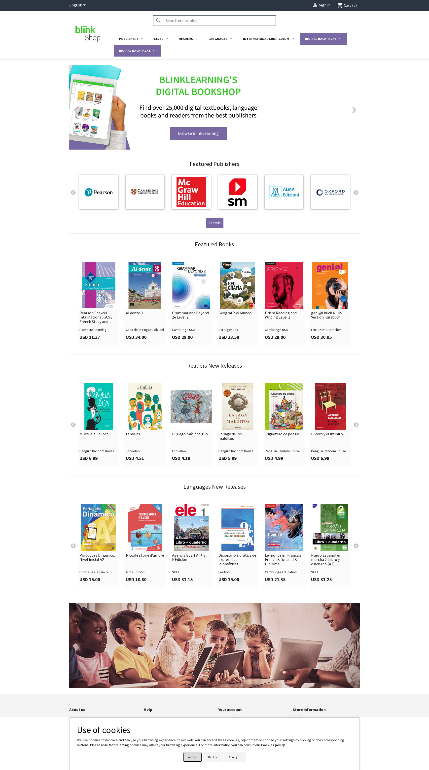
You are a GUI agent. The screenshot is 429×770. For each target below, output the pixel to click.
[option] (214, 107)
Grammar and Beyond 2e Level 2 (190, 315)
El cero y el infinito (327, 434)
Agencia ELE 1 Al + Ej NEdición (189, 557)
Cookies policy (273, 745)
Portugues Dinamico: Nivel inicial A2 (97, 557)
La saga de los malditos (230, 436)
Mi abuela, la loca (93, 434)
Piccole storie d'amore (145, 555)
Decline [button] (213, 757)
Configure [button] (235, 757)
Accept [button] (192, 757)
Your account (230, 709)
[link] (214, 107)
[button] (91, 107)
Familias (133, 434)
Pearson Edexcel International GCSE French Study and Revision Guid (95, 317)
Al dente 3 (134, 313)
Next (356, 192)
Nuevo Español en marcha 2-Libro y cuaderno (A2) (326, 559)
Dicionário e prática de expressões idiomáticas (237, 559)
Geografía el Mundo (234, 313)
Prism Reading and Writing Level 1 (281, 315)
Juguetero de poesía (282, 434)
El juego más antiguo (190, 434)
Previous (73, 192)
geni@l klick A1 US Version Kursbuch (326, 315)
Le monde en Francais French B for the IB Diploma (283, 559)
